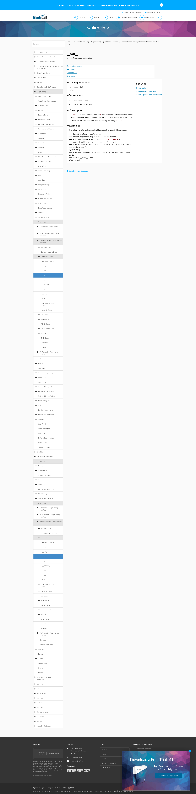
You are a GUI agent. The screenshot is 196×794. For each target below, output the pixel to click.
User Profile (42, 424)
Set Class (44, 333)
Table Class (45, 338)
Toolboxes (40, 717)
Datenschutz (98, 791)
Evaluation (41, 143)
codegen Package (44, 185)
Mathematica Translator (46, 498)
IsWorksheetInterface (46, 438)
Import (40, 673)
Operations (42, 166)
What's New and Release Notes (47, 57)
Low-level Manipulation (46, 387)
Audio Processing (44, 171)
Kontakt (70, 744)
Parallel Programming (45, 410)
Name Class (45, 319)
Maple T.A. (41, 484)
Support (76, 42)
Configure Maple (42, 712)
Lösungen (105, 754)
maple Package (46, 247)
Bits (39, 175)
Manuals (40, 707)
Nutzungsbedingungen (86, 791)
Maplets (41, 419)
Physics (39, 82)
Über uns (36, 744)
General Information (45, 96)
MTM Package (43, 494)
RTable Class (45, 324)
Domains (41, 138)
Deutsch (57, 788)
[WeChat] (88, 770)
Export (40, 668)
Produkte (104, 750)
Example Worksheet (46, 645)
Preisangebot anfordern (154, 12)
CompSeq (41, 433)
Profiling (41, 363)
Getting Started (42, 52)
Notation (41, 213)
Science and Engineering (45, 456)
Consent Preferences (110, 791)
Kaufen (104, 759)
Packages (41, 110)
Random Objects (44, 401)
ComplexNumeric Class (49, 252)
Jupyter (40, 659)
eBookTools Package (45, 199)
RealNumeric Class (47, 329)
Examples (44, 347)
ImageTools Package (45, 208)
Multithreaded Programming (47, 157)
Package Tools (43, 115)
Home (69, 42)
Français (50, 788)
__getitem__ (46, 284)
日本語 (64, 788)
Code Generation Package (47, 101)
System (39, 703)
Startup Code (42, 443)
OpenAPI (41, 649)
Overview (44, 343)
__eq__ (44, 280)
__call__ (44, 275)
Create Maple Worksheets (46, 61)
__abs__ (44, 266)
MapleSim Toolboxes (44, 726)
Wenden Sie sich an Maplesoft (133, 12)
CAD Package (42, 470)
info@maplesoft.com (77, 761)
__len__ (44, 294)
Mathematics (41, 78)
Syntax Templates (44, 447)
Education (40, 689)
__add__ (44, 271)
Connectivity (41, 461)
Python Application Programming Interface (128, 42)
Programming (41, 92)
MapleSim (40, 721)
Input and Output (44, 119)
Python (40, 654)
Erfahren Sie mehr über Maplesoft (43, 775)
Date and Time (43, 106)
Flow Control (42, 382)
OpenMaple (42, 222)
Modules (41, 147)
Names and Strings (44, 161)
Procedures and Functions (47, 415)
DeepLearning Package (46, 373)
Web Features (43, 480)
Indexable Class (46, 310)
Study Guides (41, 693)
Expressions (42, 377)
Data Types (42, 133)
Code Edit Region (44, 429)
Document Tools (44, 194)
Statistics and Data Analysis (46, 87)
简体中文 (71, 788)
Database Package (44, 475)
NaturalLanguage (44, 217)
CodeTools (42, 189)
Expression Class (47, 257)
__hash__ (45, 289)
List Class (44, 315)
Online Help (84, 42)
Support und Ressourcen (109, 763)
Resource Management (46, 391)
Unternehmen (106, 768)
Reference (40, 698)
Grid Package (42, 203)
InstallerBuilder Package (46, 124)
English (43, 788)
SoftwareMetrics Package (46, 396)
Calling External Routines (46, 129)
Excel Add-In (42, 663)
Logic (40, 405)
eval (43, 298)
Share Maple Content (44, 73)
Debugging (41, 368)
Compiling (41, 180)
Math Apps (40, 684)
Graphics (40, 452)
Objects (41, 152)
